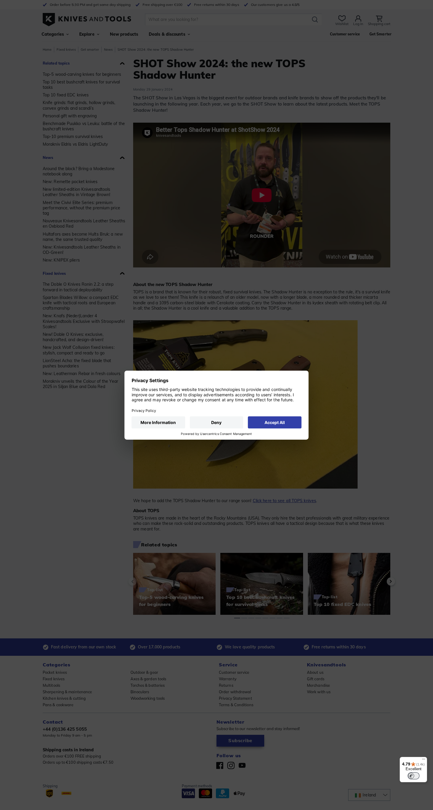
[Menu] (423, 760)
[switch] (413, 775)
